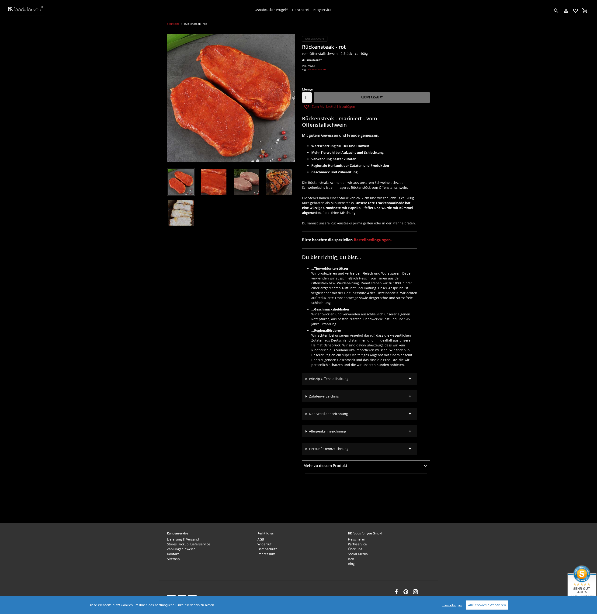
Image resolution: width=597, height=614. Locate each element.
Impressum (266, 554)
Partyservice (357, 544)
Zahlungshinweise (181, 549)
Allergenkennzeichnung (327, 431)
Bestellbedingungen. (373, 239)
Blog (351, 564)
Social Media (358, 554)
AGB (260, 539)
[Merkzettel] (575, 11)
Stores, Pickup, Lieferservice (188, 544)
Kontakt (173, 554)
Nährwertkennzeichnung (328, 414)
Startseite (173, 24)
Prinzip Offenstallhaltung (328, 379)
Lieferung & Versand (183, 539)
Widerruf (264, 544)
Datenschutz (267, 549)
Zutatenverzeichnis (324, 396)
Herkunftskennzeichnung (328, 449)
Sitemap (173, 559)
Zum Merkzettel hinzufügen (333, 106)
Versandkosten (317, 69)
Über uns (355, 549)
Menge (307, 89)
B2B (351, 559)
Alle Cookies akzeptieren (487, 605)
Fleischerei (356, 539)
